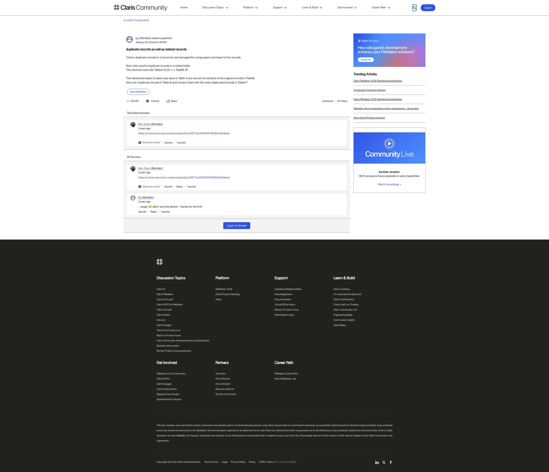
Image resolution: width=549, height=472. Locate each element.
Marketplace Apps (284, 314)
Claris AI (161, 289)
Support (277, 7)
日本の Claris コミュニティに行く (278, 462)
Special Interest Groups (169, 399)
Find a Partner (223, 378)
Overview (221, 373)
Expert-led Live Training (346, 304)
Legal (225, 462)
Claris (160, 262)
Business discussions (168, 345)
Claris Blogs (339, 325)
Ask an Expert (223, 383)
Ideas (219, 299)
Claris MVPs (163, 378)
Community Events (167, 389)
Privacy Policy (238, 462)
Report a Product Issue (169, 335)
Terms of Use (211, 462)
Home (183, 7)
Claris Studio (163, 314)
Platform (248, 7)
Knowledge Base (283, 294)
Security (161, 319)
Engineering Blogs (343, 314)
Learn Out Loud (165, 299)
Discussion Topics (213, 7)
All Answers (134, 156)
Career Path (379, 7)
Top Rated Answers (138, 113)
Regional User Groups (168, 394)
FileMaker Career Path (286, 373)
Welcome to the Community (171, 373)
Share (174, 101)
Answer (155, 101)
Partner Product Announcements (174, 350)
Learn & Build (310, 7)
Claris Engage (164, 325)
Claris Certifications (343, 299)
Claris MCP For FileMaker (170, 304)
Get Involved (345, 7)
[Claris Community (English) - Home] (140, 8)
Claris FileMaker (165, 294)
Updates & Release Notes (288, 289)
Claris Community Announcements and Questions (183, 340)
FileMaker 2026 (224, 289)
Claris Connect (164, 309)
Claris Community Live (168, 330)
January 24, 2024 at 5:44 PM (151, 42)
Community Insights (344, 319)
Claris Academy (341, 289)
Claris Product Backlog (228, 294)
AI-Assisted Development (347, 294)
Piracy (252, 462)
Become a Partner (225, 389)
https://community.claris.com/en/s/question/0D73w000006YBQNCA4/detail (184, 133)
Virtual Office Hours (284, 304)
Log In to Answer (237, 225)
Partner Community (226, 394)
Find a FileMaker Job (285, 378)
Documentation (282, 299)
